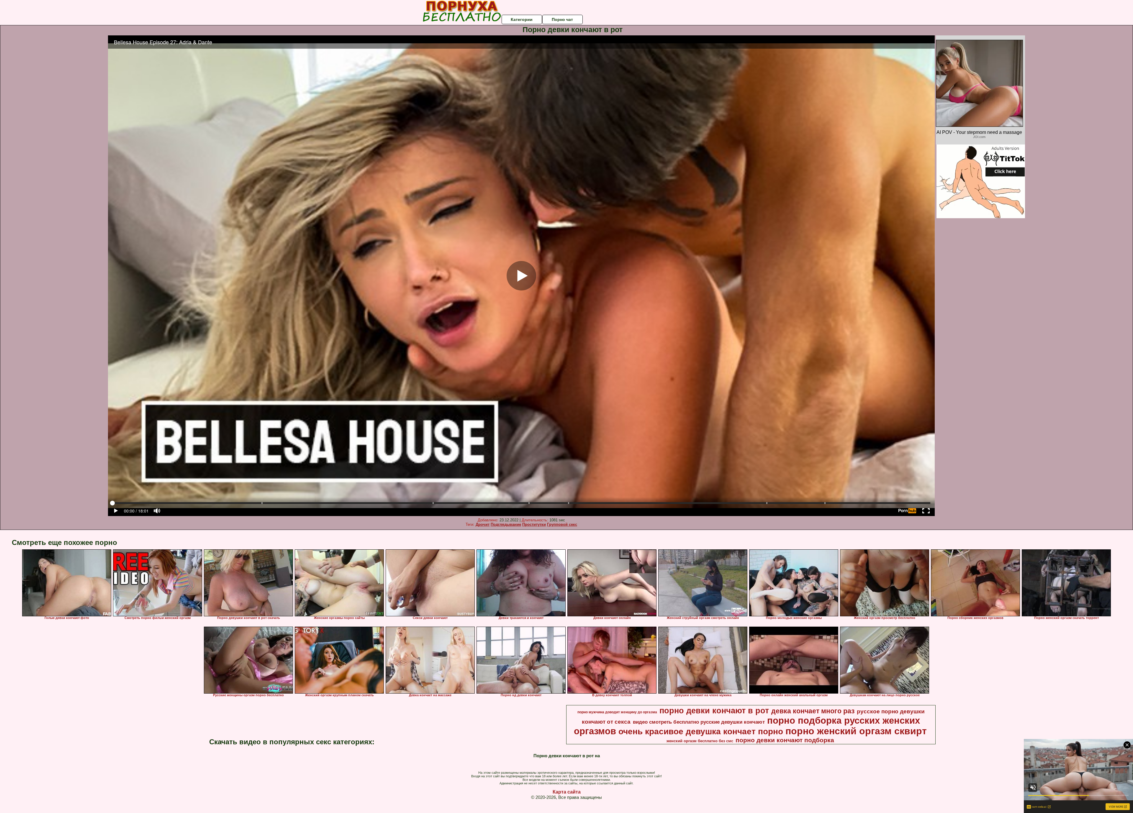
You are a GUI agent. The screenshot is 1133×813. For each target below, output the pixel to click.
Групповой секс (562, 524)
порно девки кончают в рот (714, 710)
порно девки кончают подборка (785, 740)
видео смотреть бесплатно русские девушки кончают (699, 722)
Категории (522, 19)
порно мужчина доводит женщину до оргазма (617, 712)
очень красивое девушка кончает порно (700, 731)
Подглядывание (506, 524)
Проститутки (534, 524)
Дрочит (482, 524)
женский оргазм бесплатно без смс (700, 741)
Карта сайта (567, 791)
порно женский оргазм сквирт (856, 731)
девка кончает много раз (812, 711)
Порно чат (562, 19)
